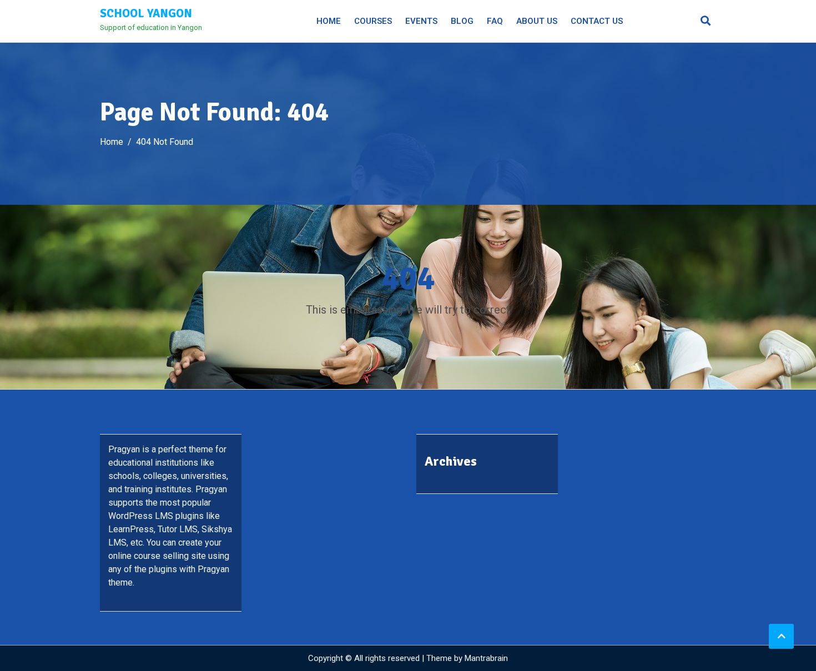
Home (328, 21)
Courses (373, 21)
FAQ (495, 21)
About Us (536, 21)
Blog (462, 21)
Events (421, 21)
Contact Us (597, 21)
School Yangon (146, 13)
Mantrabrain (486, 658)
